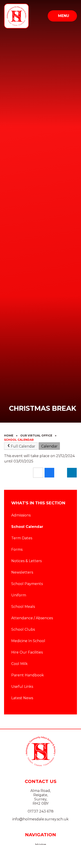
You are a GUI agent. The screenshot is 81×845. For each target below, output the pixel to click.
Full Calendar (23, 446)
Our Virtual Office (36, 435)
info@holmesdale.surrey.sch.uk (40, 819)
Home (8, 435)
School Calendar (19, 439)
